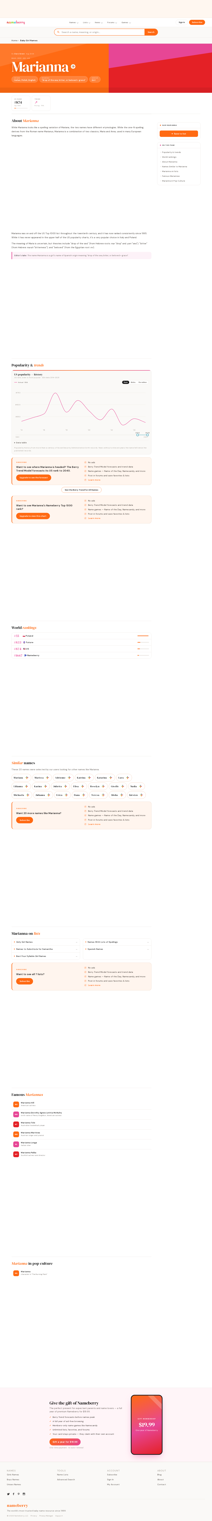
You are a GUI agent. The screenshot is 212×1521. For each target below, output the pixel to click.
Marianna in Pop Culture (173, 181)
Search (151, 32)
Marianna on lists (170, 171)
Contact (161, 1484)
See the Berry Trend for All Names (81, 490)
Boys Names (13, 1479)
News (97, 22)
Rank (126, 382)
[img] (81, 409)
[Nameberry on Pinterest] (18, 1494)
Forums (110, 22)
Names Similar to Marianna (174, 166)
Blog (159, 1474)
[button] (179, 134)
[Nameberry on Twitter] (8, 1494)
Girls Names (13, 1474)
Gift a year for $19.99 (65, 1441)
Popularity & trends (171, 152)
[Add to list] (73, 66)
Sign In (182, 22)
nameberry (17, 1505)
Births (133, 382)
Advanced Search (66, 1479)
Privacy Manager (46, 1516)
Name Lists (62, 1474)
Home (14, 40)
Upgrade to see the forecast (34, 477)
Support (59, 1516)
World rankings (169, 157)
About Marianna (169, 162)
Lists (85, 22)
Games (125, 22)
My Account (113, 1484)
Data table (21, 443)
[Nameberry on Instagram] (23, 1494)
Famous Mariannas (171, 176)
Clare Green (19, 54)
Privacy (34, 1516)
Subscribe (197, 22)
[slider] (137, 435)
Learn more (94, 480)
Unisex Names (14, 1484)
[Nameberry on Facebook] (13, 1494)
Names (72, 22)
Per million (143, 382)
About (160, 1479)
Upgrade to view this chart (33, 516)
